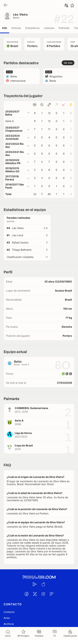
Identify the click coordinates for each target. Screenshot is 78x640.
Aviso (7, 617)
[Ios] (43, 584)
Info (4, 27)
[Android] (35, 584)
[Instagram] (43, 594)
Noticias (16, 27)
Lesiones (49, 27)
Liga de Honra (23, 432)
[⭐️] (72, 5)
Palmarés (64, 27)
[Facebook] (26, 594)
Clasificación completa (20, 256)
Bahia (16, 17)
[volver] (6, 5)
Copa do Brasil (24, 445)
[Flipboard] (51, 594)
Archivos (9, 623)
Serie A (9, 121)
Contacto (9, 611)
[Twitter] (35, 594)
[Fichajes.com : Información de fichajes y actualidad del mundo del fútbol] (39, 577)
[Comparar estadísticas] (66, 5)
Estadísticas (32, 27)
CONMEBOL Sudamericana (31, 408)
